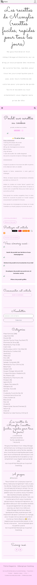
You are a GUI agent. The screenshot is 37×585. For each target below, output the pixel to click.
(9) (7, 386)
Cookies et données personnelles (12, 575)
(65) (11, 342)
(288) (10, 334)
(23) (7, 369)
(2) (6, 404)
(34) (7, 360)
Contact (10, 573)
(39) (6, 358)
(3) (7, 400)
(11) (7, 382)
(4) (12, 395)
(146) (8, 336)
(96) (7, 338)
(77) (15, 340)
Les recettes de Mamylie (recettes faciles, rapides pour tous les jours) (18, 27)
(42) (7, 353)
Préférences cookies (27, 575)
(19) (13, 378)
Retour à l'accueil (10, 222)
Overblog (30, 566)
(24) (13, 364)
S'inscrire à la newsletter (11, 237)
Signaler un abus (18, 573)
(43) (12, 351)
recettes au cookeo (21, 127)
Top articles (30, 571)
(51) (15, 349)
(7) (5, 391)
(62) (11, 345)
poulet (12, 127)
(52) (7, 347)
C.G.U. (25, 573)
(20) (8, 375)
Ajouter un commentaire (17, 295)
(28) (11, 362)
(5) (13, 393)
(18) (7, 380)
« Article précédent (10, 218)
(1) (6, 411)
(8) (9, 389)
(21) (14, 373)
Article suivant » (28, 218)
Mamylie (19, 463)
